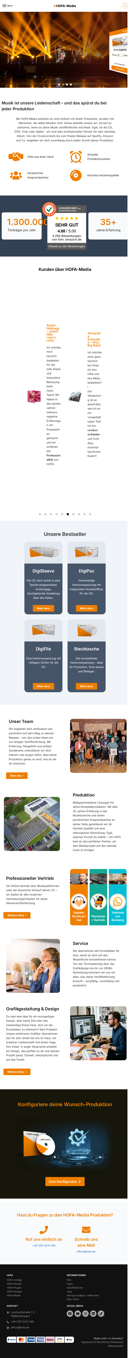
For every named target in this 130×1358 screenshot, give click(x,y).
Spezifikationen (75, 1287)
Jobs (69, 1291)
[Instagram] (85, 1313)
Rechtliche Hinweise (109, 1342)
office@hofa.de (86, 1251)
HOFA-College (14, 1280)
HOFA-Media (13, 1295)
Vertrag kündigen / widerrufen (83, 1295)
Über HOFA (73, 1299)
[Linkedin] (93, 1313)
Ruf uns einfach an (44, 1239)
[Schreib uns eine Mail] (86, 1230)
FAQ (69, 1280)
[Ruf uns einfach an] (44, 1230)
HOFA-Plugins (14, 1287)
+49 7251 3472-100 (43, 1245)
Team (70, 1283)
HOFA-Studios (14, 1291)
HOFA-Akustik (14, 1283)
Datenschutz (115, 1346)
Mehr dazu (32, 72)
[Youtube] (77, 1313)
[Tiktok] (101, 1313)
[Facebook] (70, 1313)
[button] (124, 6)
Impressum (88, 1342)
